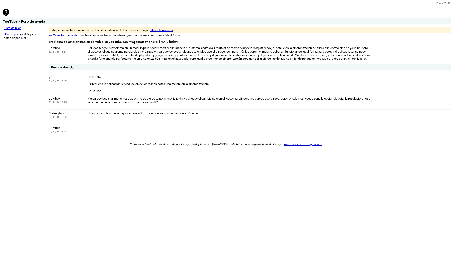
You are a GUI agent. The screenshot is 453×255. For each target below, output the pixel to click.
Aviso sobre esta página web (303, 144)
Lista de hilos (12, 28)
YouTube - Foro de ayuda (63, 35)
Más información (161, 30)
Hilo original (11, 34)
